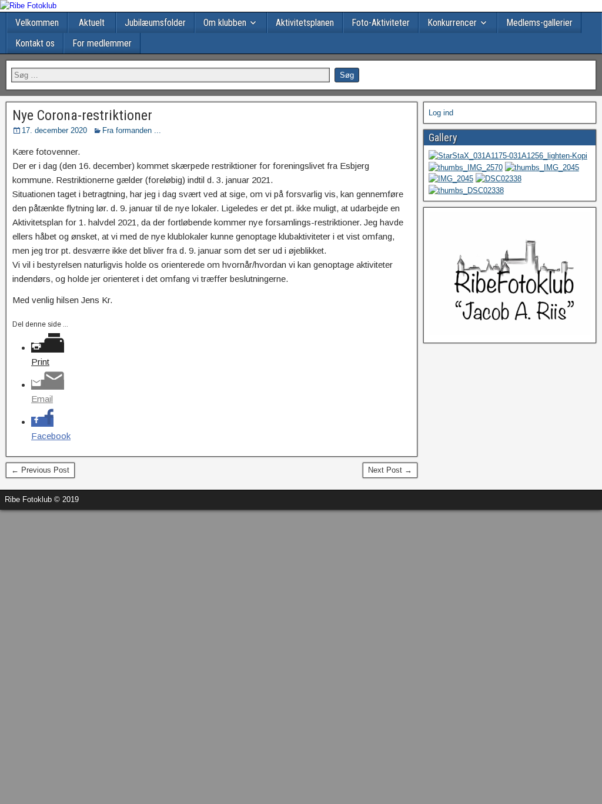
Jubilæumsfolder (155, 22)
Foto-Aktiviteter (381, 22)
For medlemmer (102, 43)
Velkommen (37, 22)
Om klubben (224, 22)
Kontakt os (35, 43)
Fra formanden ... (131, 130)
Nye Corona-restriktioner (82, 115)
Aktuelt (92, 22)
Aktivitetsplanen (305, 22)
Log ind (441, 112)
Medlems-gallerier (539, 22)
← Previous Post (40, 470)
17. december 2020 (54, 130)
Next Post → (390, 470)
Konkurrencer (452, 22)
